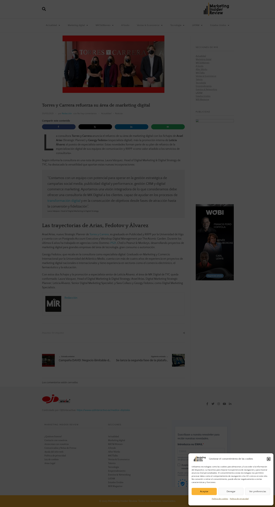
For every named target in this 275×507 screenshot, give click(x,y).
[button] (268, 458)
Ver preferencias (257, 491)
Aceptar (204, 491)
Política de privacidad (239, 499)
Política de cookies (220, 499)
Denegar (231, 491)
